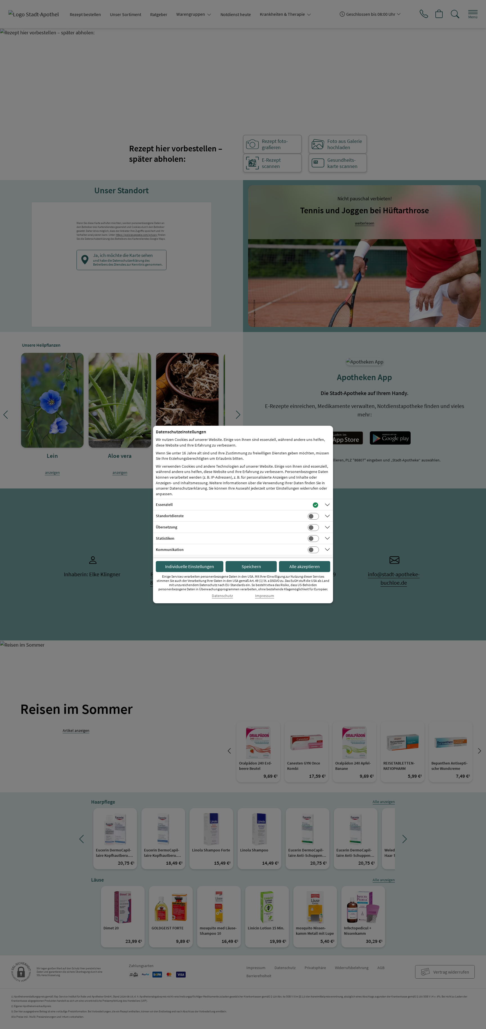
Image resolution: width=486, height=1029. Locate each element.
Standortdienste (170, 515)
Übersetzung (166, 527)
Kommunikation (170, 549)
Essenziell (164, 504)
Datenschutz (222, 595)
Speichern (251, 566)
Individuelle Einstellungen (189, 566)
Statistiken (165, 538)
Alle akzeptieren (304, 566)
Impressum (264, 595)
